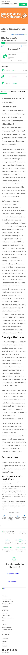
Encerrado (5, 46)
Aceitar (23, 4)
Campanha (3, 91)
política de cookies (11, 5)
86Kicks (25, 46)
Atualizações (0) (21, 91)
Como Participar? (12, 91)
